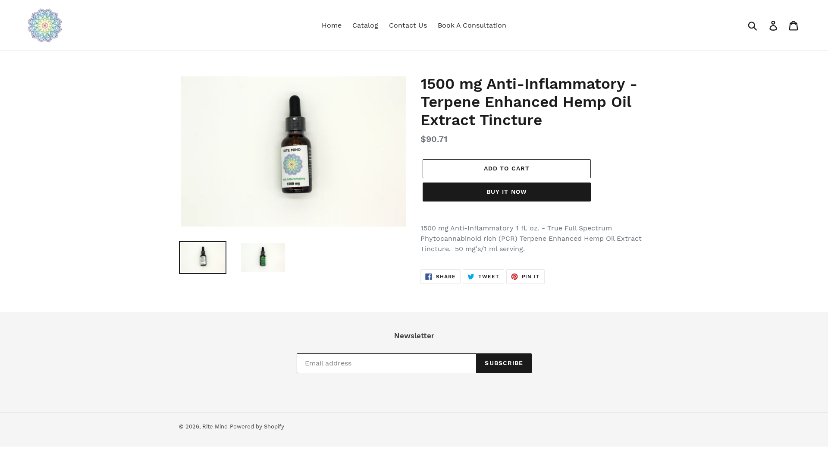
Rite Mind (215, 426)
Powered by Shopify (257, 426)
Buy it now (506, 191)
